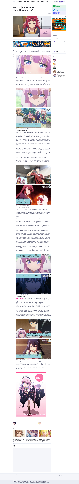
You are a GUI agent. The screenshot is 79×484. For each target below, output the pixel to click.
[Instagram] (61, 475)
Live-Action (42, 1)
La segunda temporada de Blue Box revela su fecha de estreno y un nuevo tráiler (32, 440)
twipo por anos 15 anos (42, 481)
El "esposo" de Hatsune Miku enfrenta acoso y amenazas (60, 68)
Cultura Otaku (33, 1)
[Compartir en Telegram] (14, 54)
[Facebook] (57, 475)
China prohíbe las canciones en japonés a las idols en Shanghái (20, 424)
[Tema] (64, 1)
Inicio (25, 1)
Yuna (20, 441)
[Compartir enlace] (14, 59)
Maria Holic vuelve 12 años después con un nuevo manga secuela (44, 440)
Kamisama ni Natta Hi (20, 298)
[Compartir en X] (14, 52)
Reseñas (14, 5)
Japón (38, 1)
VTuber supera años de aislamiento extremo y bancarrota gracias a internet (45, 424)
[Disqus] (32, 459)
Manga (47, 1)
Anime (28, 1)
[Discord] (65, 475)
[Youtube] (63, 475)
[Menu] (14, 1)
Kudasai (14, 12)
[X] (59, 475)
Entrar (61, 1)
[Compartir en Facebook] (14, 50)
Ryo (33, 441)
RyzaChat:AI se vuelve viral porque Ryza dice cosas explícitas (18, 440)
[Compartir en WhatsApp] (14, 57)
